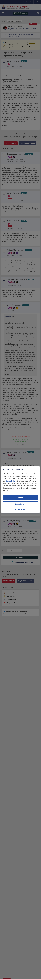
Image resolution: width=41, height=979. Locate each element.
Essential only (21, 504)
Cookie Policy (11, 481)
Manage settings (20, 509)
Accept (20, 497)
